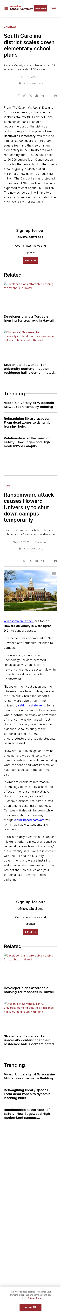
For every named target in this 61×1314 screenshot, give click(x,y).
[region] (30, 1300)
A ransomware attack (19, 621)
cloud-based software (29, 820)
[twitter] (30, 95)
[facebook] (18, 95)
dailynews (10, 27)
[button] (6, 8)
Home (7, 485)
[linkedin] (24, 95)
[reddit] (36, 95)
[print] (55, 95)
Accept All (30, 1307)
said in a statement (31, 705)
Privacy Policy (35, 1298)
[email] (42, 95)
